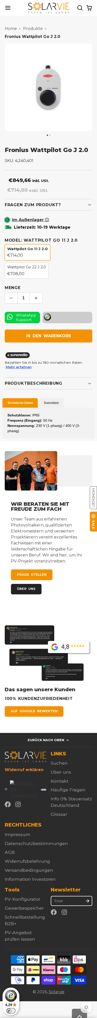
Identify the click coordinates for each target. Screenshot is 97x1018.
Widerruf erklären (24, 769)
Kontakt (59, 781)
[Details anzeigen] (25, 756)
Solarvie (56, 992)
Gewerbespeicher (24, 908)
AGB (10, 852)
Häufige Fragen (68, 789)
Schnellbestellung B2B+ (25, 920)
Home (11, 28)
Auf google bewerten (34, 711)
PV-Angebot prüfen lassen (20, 936)
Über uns (26, 589)
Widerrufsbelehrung (27, 861)
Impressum (17, 834)
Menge (13, 287)
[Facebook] (8, 804)
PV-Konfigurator (22, 899)
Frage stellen (32, 574)
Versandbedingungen (29, 870)
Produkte (33, 28)
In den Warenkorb (48, 336)
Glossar (59, 814)
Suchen (59, 763)
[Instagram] (18, 804)
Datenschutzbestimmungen (36, 843)
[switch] (10, 1011)
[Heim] (48, 7)
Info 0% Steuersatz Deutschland (71, 802)
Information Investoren (30, 879)
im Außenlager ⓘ (30, 219)
